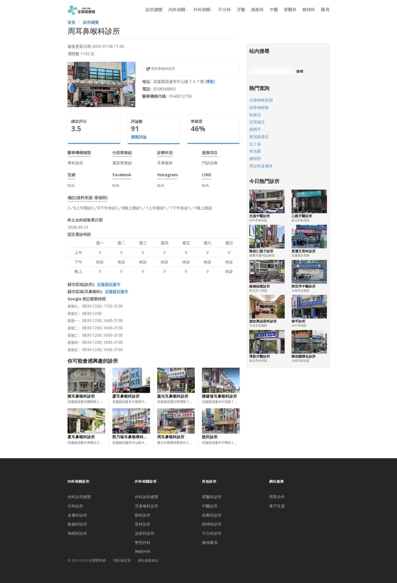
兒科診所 (75, 506)
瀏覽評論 (139, 136)
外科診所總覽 (146, 496)
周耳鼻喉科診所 (170, 436)
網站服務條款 (148, 560)
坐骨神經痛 (259, 107)
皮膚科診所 (77, 515)
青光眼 (255, 151)
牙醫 (241, 9)
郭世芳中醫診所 (304, 286)
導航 (210, 81)
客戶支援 (277, 506)
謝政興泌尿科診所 (263, 321)
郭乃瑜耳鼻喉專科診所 (131, 436)
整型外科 (142, 542)
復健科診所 (77, 524)
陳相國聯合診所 (304, 356)
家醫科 (290, 9)
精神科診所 (211, 524)
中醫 (274, 9)
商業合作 (277, 496)
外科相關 (201, 9)
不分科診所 (211, 533)
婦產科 (257, 9)
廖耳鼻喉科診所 (126, 396)
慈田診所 (210, 436)
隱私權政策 (122, 560)
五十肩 (255, 144)
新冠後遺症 (259, 136)
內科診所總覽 (79, 496)
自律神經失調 (261, 100)
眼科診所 (142, 515)
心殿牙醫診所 (302, 215)
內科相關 (176, 9)
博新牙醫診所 (259, 356)
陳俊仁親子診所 (261, 251)
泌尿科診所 (144, 533)
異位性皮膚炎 (261, 165)
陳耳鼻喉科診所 (81, 396)
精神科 (308, 9)
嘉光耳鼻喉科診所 (172, 396)
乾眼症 (255, 114)
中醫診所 (210, 506)
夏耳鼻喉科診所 (81, 436)
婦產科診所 (211, 515)
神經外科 (142, 551)
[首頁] (81, 9)
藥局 (325, 9)
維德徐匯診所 (259, 286)
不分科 (224, 9)
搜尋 (299, 71)
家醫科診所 (211, 496)
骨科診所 (142, 524)
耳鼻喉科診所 (146, 506)
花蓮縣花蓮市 (108, 284)
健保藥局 (210, 542)
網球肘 (255, 158)
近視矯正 (257, 122)
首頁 (71, 22)
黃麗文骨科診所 (304, 251)
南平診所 (298, 321)
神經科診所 (77, 533)
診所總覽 (154, 9)
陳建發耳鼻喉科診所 (219, 396)
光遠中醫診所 (259, 215)
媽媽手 (255, 129)
